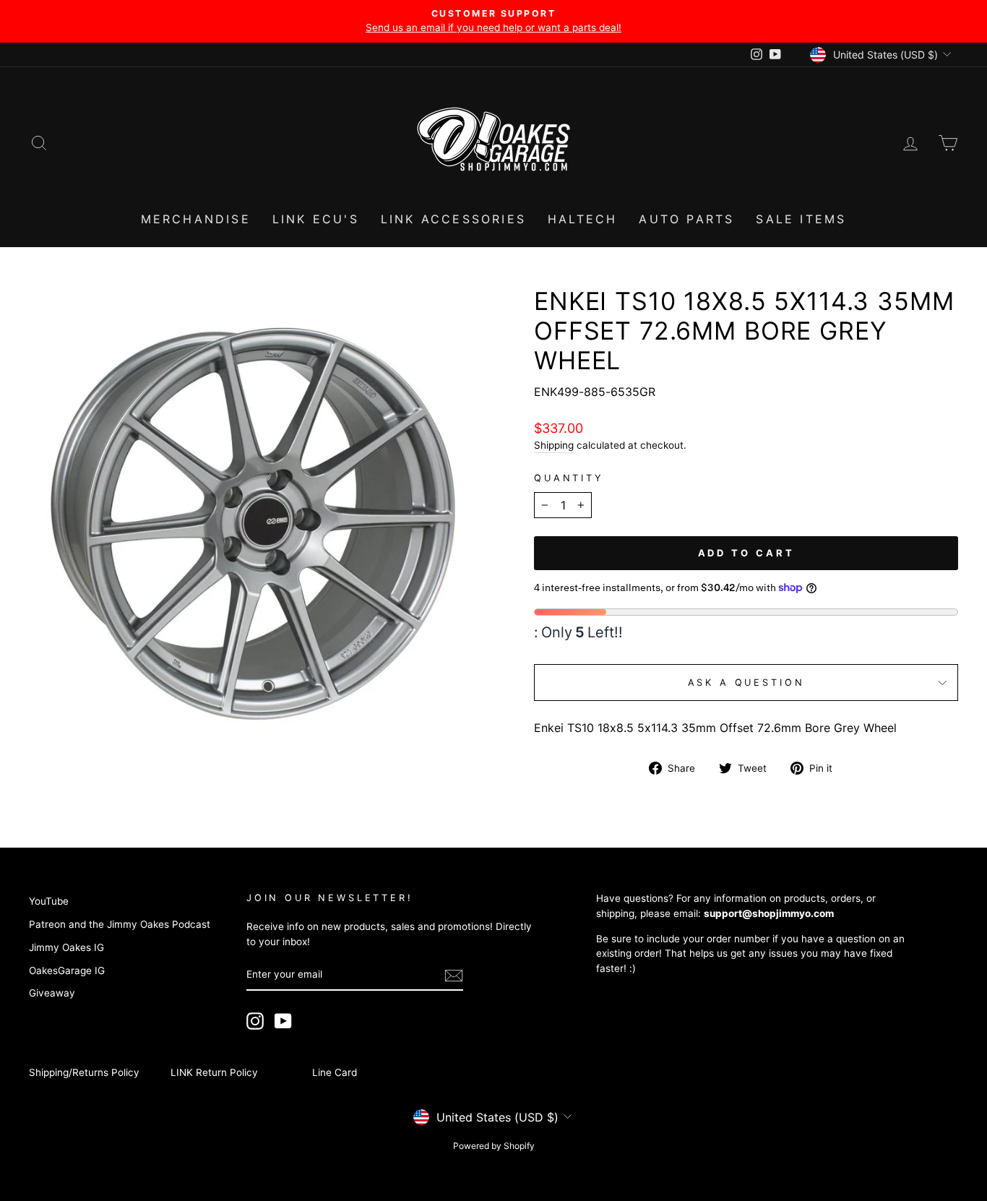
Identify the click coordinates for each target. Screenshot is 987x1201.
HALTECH (582, 219)
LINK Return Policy (214, 1072)
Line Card (334, 1072)
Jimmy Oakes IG (66, 947)
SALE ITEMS (801, 219)
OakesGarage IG (67, 970)
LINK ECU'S (315, 219)
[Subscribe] (453, 975)
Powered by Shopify (494, 1145)
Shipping (554, 445)
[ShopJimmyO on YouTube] (283, 1021)
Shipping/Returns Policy (84, 1072)
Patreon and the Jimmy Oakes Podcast (119, 924)
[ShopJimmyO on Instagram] (255, 1021)
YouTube (49, 901)
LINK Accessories (453, 219)
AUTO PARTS (686, 219)
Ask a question (746, 682)
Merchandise (196, 219)
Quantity (569, 478)
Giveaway (52, 993)
